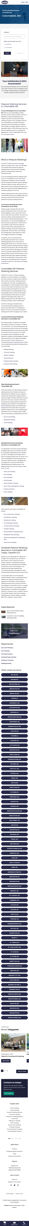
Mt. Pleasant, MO (14, 895)
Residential (8, 44)
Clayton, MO (14, 731)
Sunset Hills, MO (14, 961)
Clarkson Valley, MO (14, 726)
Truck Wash (14, 1118)
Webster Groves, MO (14, 994)
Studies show (5, 407)
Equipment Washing (9, 420)
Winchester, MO (14, 1013)
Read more (6, 1061)
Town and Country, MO (14, 966)
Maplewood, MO (14, 881)
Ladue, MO (15, 858)
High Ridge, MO (14, 834)
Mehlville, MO (14, 891)
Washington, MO (14, 989)
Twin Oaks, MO (14, 970)
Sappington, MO (14, 933)
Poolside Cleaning (9, 529)
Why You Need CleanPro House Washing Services (14, 612)
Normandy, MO (14, 900)
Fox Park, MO (14, 792)
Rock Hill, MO (14, 928)
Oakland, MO (14, 909)
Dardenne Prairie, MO (14, 759)
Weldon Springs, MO (14, 999)
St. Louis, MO (14, 952)
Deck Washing (8, 480)
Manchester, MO (14, 877)
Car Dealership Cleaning (11, 523)
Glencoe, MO (14, 801)
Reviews (14, 1149)
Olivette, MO (14, 914)
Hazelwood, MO (14, 830)
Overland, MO (14, 919)
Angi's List (4, 227)
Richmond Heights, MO (14, 923)
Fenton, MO (14, 783)
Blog (14, 1154)
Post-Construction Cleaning (12, 514)
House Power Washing (10, 542)
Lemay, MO (14, 867)
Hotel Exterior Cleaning (10, 517)
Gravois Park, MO (14, 815)
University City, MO (14, 975)
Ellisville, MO (14, 773)
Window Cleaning (9, 355)
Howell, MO (14, 839)
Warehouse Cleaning (10, 520)
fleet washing (5, 406)
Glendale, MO (14, 806)
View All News (22, 1071)
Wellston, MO (14, 1003)
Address (7, 32)
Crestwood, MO (14, 750)
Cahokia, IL (14, 698)
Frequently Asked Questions (14, 1151)
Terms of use (19, 1193)
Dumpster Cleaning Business (14, 1116)
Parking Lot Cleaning (7, 660)
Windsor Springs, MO (14, 1017)
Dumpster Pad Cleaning (10, 364)
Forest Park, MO (14, 787)
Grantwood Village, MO (14, 811)
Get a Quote (9, 1093)
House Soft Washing (9, 471)
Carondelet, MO (14, 703)
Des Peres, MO (14, 764)
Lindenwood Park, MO (14, 872)
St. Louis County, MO (14, 947)
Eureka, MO (14, 778)
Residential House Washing (11, 534)
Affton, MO (14, 675)
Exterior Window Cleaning (11, 483)
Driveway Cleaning (9, 489)
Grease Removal (8, 358)
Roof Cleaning (8, 474)
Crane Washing (8, 422)
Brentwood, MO (15, 689)
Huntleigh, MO (14, 844)
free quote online (9, 134)
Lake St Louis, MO (14, 862)
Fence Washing (8, 477)
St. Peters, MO (14, 956)
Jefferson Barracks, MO (14, 848)
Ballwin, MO (14, 679)
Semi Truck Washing (9, 417)
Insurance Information (14, 1156)
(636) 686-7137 (18, 132)
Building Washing (8, 349)
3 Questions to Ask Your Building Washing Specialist (14, 617)
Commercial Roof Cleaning (11, 526)
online (20, 597)
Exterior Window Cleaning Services (13, 531)
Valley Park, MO (14, 980)
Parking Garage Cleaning (11, 361)
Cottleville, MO (14, 745)
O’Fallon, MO (14, 905)
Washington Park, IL (14, 985)
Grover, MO (14, 825)
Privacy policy (10, 1193)
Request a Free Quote (14, 1182)
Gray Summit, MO (14, 820)
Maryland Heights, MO (14, 886)
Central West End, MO (14, 717)
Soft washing (5, 232)
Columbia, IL (14, 736)
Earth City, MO (14, 768)
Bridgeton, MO (14, 693)
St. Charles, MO (14, 942)
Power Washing (8, 492)
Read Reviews (14, 631)
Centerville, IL (14, 712)
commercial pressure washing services (12, 342)
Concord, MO (14, 740)
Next (7, 53)
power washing (17, 211)
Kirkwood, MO (14, 853)
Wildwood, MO (14, 1008)
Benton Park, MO (14, 684)
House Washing (14, 1110)
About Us (14, 1179)
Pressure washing (20, 180)
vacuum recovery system (10, 332)
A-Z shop (14, 275)
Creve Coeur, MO (14, 754)
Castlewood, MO (14, 707)
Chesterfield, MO (14, 722)
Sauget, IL (14, 938)
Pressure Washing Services (10, 10)
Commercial (8, 47)
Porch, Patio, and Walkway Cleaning (14, 486)
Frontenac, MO (14, 797)
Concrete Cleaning (9, 352)
